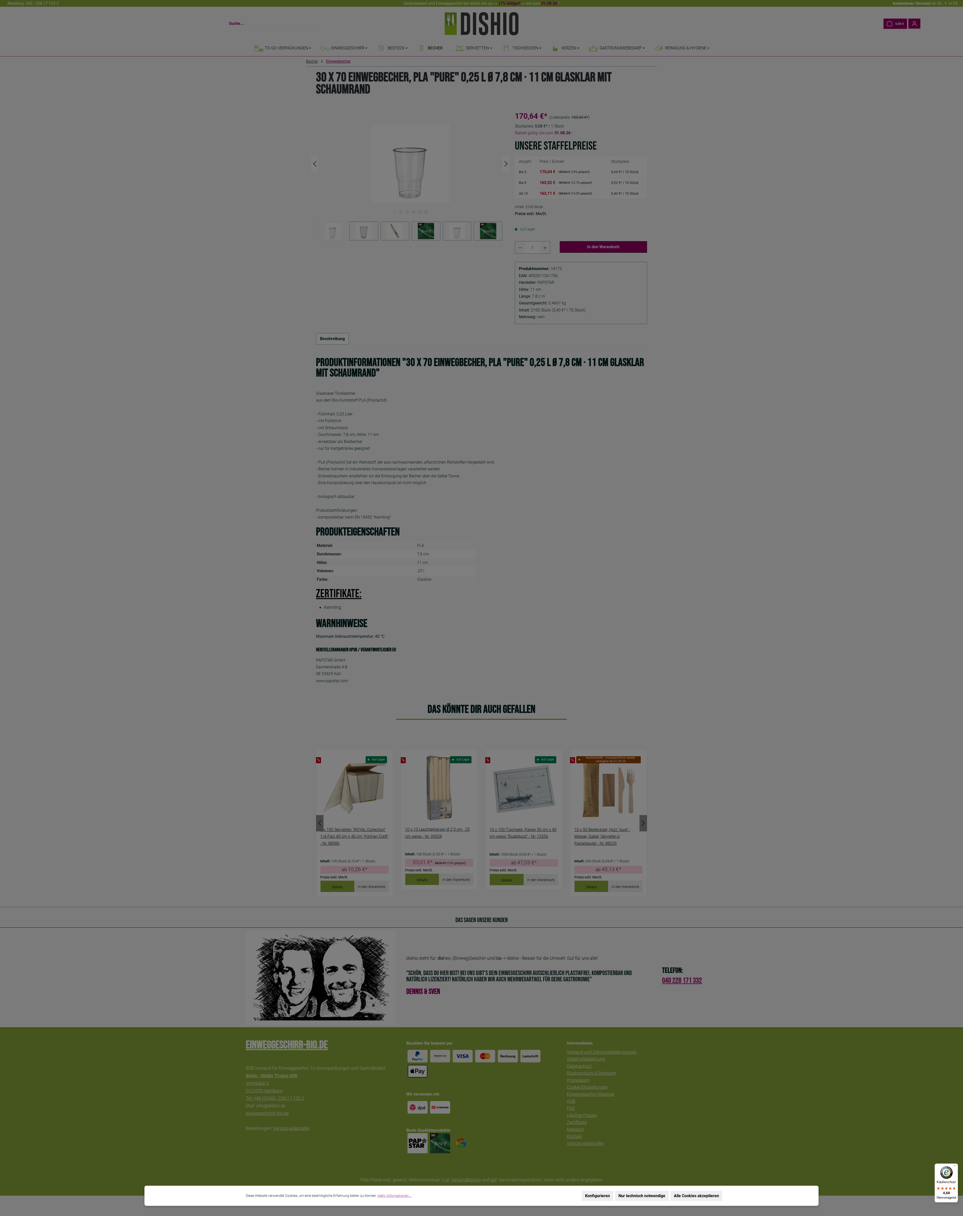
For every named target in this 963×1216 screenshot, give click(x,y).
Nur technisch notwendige (641, 1195)
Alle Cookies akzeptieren (696, 1195)
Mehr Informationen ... (395, 1196)
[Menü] (955, 1167)
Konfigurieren (597, 1195)
